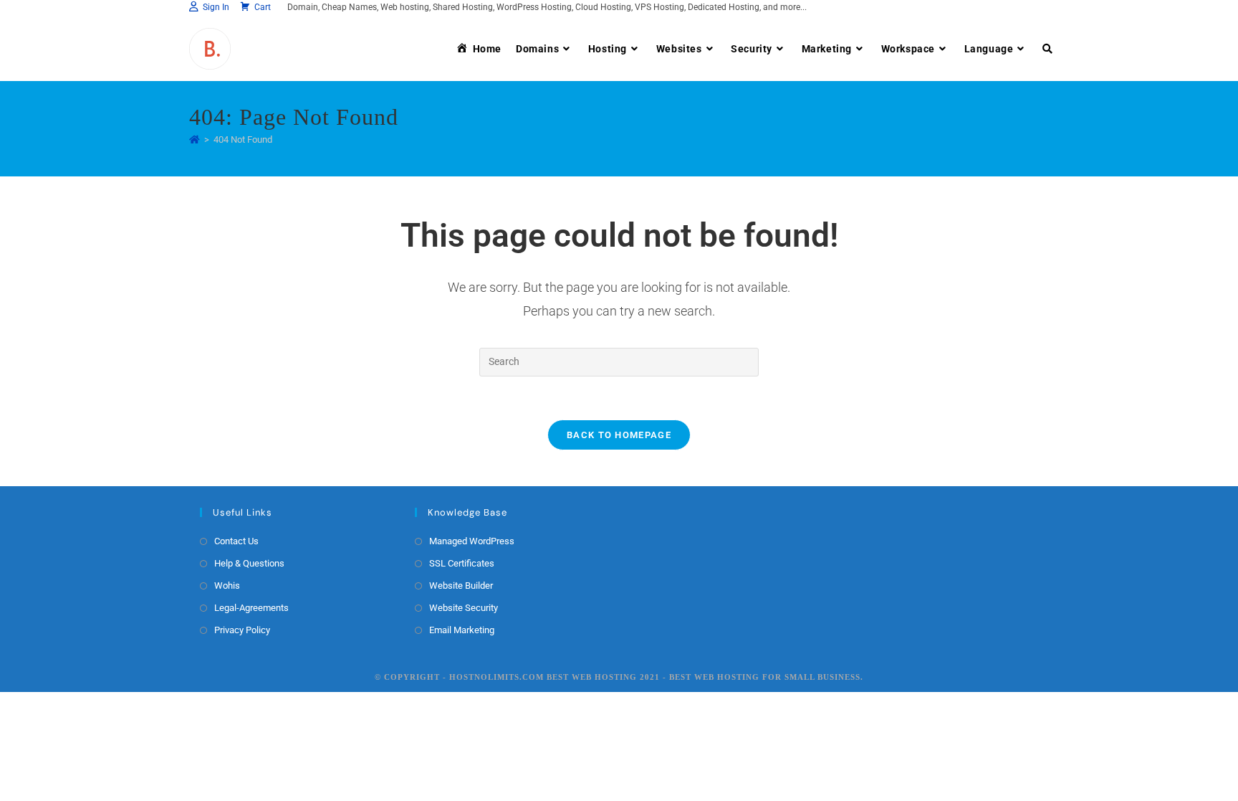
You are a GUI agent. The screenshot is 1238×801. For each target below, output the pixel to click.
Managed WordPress (471, 541)
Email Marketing (461, 630)
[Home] (194, 139)
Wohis (227, 585)
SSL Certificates (461, 563)
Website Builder (461, 585)
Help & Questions (249, 563)
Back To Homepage (619, 435)
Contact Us (236, 541)
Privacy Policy (242, 630)
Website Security (463, 607)
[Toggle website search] (1047, 48)
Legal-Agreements (251, 607)
